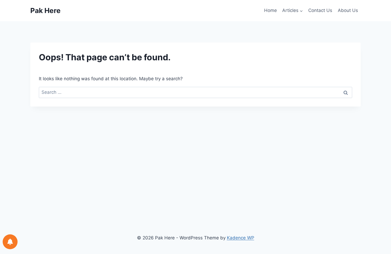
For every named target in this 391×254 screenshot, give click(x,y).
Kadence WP (240, 237)
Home (270, 10)
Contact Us (320, 10)
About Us (348, 10)
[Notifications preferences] (10, 241)
